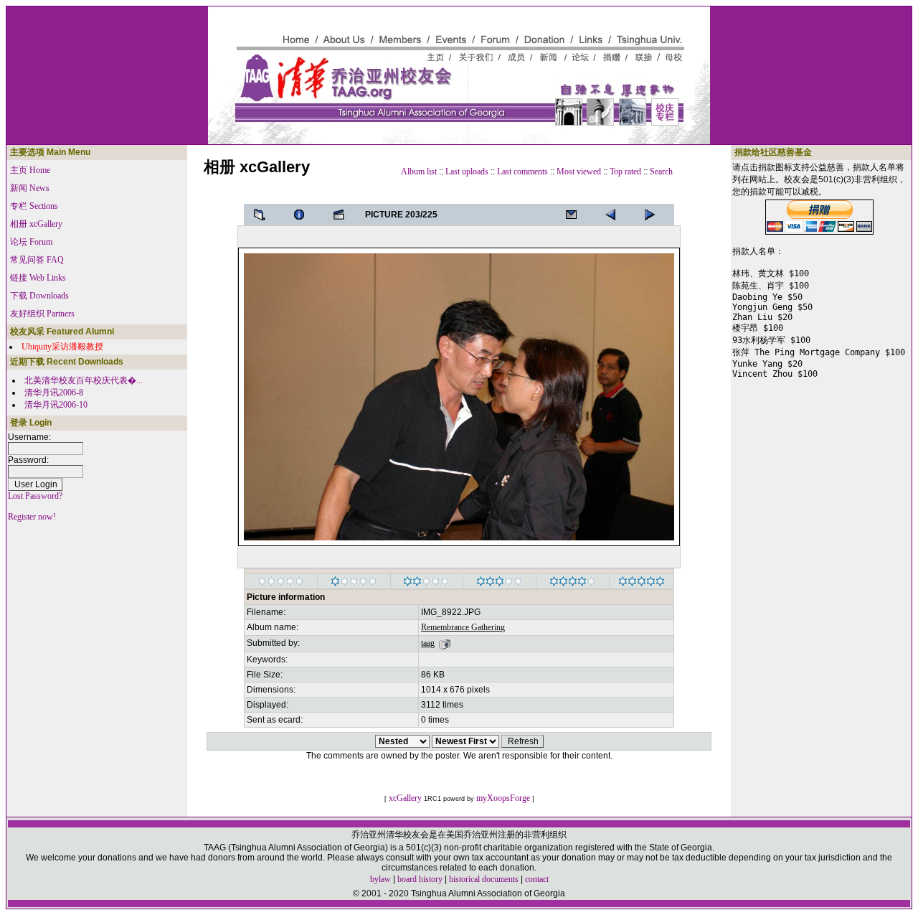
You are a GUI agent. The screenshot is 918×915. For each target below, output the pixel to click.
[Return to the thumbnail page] (264, 214)
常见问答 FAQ (37, 260)
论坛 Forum (31, 242)
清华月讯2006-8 (53, 393)
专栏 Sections (34, 206)
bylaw (380, 879)
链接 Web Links (38, 278)
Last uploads (466, 171)
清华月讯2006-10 (55, 405)
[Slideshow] (343, 214)
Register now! (32, 517)
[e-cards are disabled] (575, 214)
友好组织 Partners (42, 314)
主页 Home (30, 170)
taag (428, 643)
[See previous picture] (654, 214)
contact (537, 879)
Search (661, 171)
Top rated (625, 171)
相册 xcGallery (36, 224)
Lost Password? (35, 496)
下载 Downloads (39, 296)
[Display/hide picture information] (303, 214)
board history (420, 879)
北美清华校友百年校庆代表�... (83, 380)
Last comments (522, 171)
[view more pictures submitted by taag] (444, 643)
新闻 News (29, 188)
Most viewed (579, 171)
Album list (419, 171)
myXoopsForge (503, 798)
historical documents (484, 879)
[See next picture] (614, 214)
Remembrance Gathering (463, 627)
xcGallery (405, 798)
